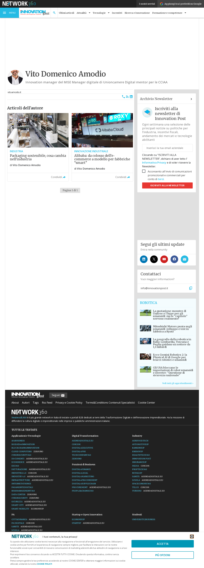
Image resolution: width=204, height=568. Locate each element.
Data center (24, 494)
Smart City (29, 505)
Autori (25, 402)
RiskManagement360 (23, 491)
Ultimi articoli (66, 12)
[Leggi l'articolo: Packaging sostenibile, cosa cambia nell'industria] (38, 147)
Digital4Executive (82, 448)
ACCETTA (162, 544)
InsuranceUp (139, 462)
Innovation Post (141, 458)
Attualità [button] (81, 12)
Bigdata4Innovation (23, 444)
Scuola (147, 480)
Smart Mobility (27, 509)
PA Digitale (23, 523)
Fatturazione (30, 469)
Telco (140, 487)
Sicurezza (28, 501)
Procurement (91, 487)
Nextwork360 (19, 417)
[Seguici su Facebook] (174, 259)
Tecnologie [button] (99, 12)
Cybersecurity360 (21, 455)
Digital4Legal (80, 473)
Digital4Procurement (84, 480)
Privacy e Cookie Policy (68, 402)
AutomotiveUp (140, 444)
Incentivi (117, 12)
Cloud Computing (27, 451)
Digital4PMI (79, 451)
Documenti (29, 458)
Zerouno (77, 458)
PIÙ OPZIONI (162, 555)
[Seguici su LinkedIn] (144, 259)
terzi (161, 179)
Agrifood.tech (140, 440)
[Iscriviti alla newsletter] (184, 259)
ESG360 (15, 466)
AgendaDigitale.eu (82, 440)
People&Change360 (83, 491)
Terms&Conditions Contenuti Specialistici (110, 402)
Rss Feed (47, 402)
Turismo (148, 491)
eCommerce (29, 462)
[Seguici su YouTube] (164, 259)
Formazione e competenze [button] (167, 12)
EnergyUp (137, 451)
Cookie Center (146, 402)
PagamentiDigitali (22, 487)
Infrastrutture (32, 480)
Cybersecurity (25, 498)
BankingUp (138, 448)
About (15, 402)
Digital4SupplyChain (84, 483)
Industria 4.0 (24, 473)
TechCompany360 (81, 455)
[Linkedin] (131, 97)
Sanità (147, 476)
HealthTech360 (141, 455)
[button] (9, 13)
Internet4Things (21, 483)
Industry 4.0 (29, 476)
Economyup (78, 519)
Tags (36, 402)
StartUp (88, 523)
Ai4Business (18, 440)
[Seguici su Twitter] (154, 259)
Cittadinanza (30, 519)
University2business (143, 519)
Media (140, 466)
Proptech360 (139, 469)
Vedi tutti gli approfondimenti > (177, 383)
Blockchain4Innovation (25, 448)
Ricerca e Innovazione (137, 12)
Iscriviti (167, 185)
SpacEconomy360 (141, 483)
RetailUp (137, 473)
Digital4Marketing (83, 476)
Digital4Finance (81, 469)
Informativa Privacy (154, 162)
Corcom (76, 444)
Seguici (56, 395)
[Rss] (127, 97)
